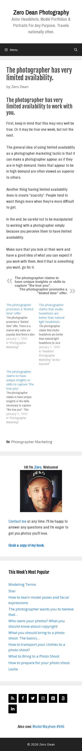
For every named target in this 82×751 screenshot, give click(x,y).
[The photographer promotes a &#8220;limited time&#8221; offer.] (22, 326)
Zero (37, 467)
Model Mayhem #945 (48, 726)
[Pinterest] (53, 698)
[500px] (63, 698)
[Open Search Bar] (76, 49)
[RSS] (12, 698)
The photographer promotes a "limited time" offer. (43, 291)
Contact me (17, 521)
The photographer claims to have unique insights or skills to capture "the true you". (40, 281)
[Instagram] (43, 698)
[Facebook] (23, 698)
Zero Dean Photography (41, 12)
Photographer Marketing (31, 441)
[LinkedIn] (12, 708)
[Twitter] (33, 698)
